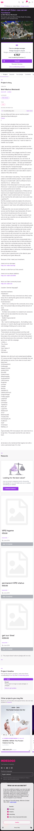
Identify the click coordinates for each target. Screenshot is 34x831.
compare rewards (10, 488)
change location (24, 6)
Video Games (5, 97)
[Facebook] (2, 768)
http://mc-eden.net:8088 (8, 275)
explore (9, 702)
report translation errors (13, 779)
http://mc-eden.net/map (8, 265)
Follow (17, 61)
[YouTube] (7, 768)
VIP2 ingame (8, 530)
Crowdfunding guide (23, 675)
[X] (4, 768)
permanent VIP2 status (13, 583)
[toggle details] (30, 751)
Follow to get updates (10, 688)
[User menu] (29, 2)
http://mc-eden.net (6, 283)
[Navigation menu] (32, 2)
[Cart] (23, 2)
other (3, 104)
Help (13, 675)
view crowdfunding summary (17, 66)
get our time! (8, 635)
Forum (3, 118)
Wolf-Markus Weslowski (10, 14)
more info (3, 92)
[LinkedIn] (11, 768)
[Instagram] (9, 768)
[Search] (19, 2)
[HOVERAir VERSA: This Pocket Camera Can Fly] (15, 720)
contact (9, 92)
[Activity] (26, 2)
